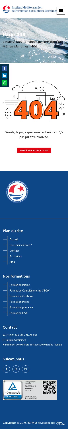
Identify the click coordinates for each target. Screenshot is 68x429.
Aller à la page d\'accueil (34, 150)
